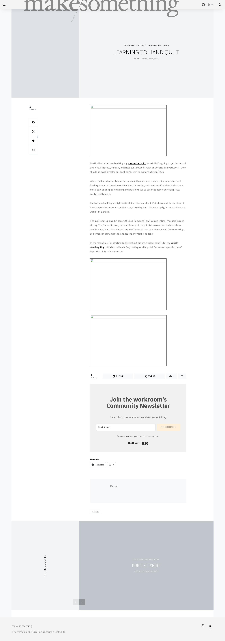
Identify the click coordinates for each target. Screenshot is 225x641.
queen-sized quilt (137, 163)
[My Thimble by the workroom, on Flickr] (128, 130)
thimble (95, 512)
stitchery (140, 45)
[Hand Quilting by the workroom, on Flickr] (128, 283)
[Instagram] (203, 4)
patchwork (129, 45)
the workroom (154, 45)
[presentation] (76, 602)
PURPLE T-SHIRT (146, 565)
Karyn (136, 59)
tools (166, 45)
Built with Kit (138, 443)
